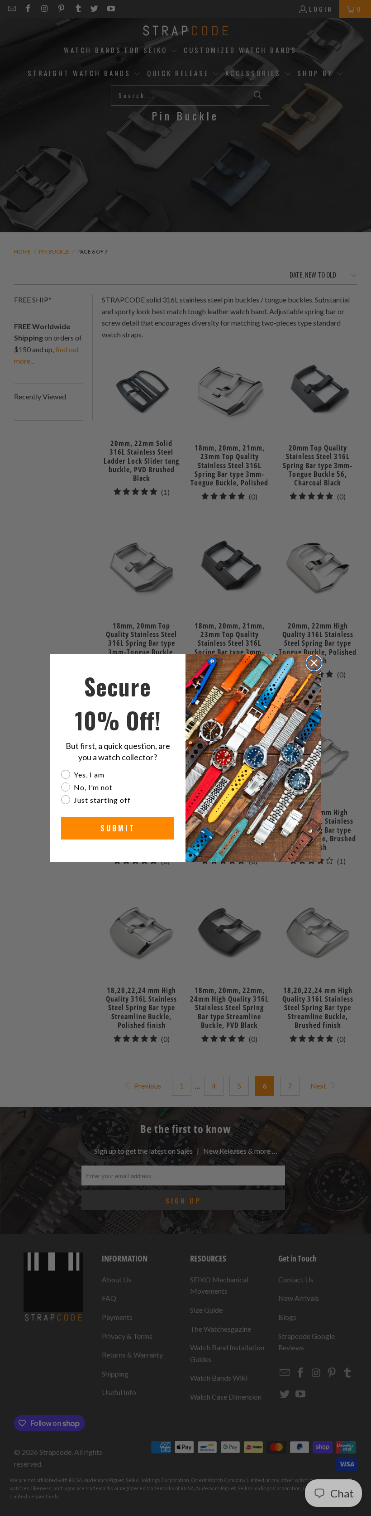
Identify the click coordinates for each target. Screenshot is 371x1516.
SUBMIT (117, 828)
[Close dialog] (314, 663)
